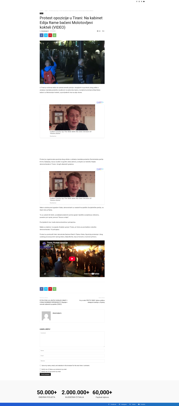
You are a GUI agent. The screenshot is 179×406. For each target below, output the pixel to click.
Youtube (143, 404)
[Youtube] (144, 1)
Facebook (113, 404)
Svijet (46, 10)
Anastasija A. (45, 31)
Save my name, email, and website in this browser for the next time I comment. (66, 365)
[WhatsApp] (54, 35)
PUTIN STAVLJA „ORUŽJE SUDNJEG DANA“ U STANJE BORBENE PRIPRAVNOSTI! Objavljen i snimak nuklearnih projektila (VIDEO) (53, 302)
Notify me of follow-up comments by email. (54, 369)
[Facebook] (137, 1)
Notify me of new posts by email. (51, 371)
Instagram (124, 404)
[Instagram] (139, 1)
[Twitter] (141, 1)
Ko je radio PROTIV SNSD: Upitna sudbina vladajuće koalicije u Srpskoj (92, 301)
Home (41, 10)
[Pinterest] (50, 35)
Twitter (133, 404)
